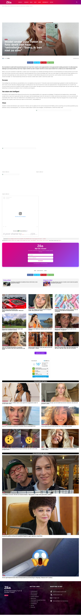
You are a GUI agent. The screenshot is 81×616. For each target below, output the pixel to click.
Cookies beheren (35, 596)
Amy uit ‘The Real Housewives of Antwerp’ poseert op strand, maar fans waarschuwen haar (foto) (13, 348)
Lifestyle (57, 307)
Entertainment (31, 307)
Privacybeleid (34, 594)
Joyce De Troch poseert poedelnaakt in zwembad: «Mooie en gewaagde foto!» (19, 426)
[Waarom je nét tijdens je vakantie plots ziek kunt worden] (40, 320)
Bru (8, 58)
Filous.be (33, 607)
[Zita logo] (9, 2)
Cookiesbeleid (34, 591)
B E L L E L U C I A (26, 234)
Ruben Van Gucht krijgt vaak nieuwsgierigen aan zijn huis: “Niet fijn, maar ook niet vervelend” (66, 348)
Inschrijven (40, 260)
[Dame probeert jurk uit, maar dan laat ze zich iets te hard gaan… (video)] (40, 339)
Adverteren (33, 598)
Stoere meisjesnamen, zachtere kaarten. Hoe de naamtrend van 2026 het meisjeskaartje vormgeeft (66, 310)
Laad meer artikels (40, 353)
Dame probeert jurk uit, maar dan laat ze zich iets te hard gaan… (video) (40, 348)
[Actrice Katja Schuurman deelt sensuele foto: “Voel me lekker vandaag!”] (60, 415)
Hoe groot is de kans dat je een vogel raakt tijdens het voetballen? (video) (12, 329)
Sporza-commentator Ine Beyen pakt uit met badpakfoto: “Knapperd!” (65, 329)
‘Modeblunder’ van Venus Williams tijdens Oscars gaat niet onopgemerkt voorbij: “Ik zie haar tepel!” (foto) (20, 403)
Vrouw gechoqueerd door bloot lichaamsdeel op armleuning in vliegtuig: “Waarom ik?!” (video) (27, 577)
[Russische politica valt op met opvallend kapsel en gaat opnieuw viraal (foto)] (40, 516)
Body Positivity (40, 270)
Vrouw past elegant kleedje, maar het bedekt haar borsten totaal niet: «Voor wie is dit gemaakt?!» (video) (59, 403)
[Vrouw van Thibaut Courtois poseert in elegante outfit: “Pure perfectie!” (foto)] (40, 301)
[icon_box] (58, 592)
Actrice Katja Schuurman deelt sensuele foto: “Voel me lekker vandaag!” (56, 426)
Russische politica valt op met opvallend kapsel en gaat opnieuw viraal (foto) (22, 536)
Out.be (32, 605)
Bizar (6, 39)
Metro (59, 240)
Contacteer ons (34, 601)
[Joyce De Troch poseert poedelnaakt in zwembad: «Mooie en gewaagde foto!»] (21, 415)
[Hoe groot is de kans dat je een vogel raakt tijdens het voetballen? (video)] (14, 320)
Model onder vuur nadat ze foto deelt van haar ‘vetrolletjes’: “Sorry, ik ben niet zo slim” (28, 240)
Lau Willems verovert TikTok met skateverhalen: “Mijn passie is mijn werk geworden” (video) (26, 494)
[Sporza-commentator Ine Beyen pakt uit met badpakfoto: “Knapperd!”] (67, 320)
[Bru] (3, 58)
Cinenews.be (34, 603)
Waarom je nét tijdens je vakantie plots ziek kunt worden (40, 329)
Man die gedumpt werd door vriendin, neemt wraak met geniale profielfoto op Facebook (64, 282)
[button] (77, 2)
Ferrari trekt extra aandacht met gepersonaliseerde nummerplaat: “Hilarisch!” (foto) (13, 310)
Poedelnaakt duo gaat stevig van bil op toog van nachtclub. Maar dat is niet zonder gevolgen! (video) (19, 449)
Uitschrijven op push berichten (38, 600)
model (45, 270)
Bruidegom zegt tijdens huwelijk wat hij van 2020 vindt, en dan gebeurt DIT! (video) (24, 282)
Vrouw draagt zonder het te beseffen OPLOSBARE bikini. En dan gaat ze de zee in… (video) (27, 238)
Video (4, 326)
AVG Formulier (34, 593)
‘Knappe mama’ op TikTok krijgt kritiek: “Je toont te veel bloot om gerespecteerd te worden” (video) (59, 449)
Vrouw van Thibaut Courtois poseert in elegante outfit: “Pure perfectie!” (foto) (39, 310)
